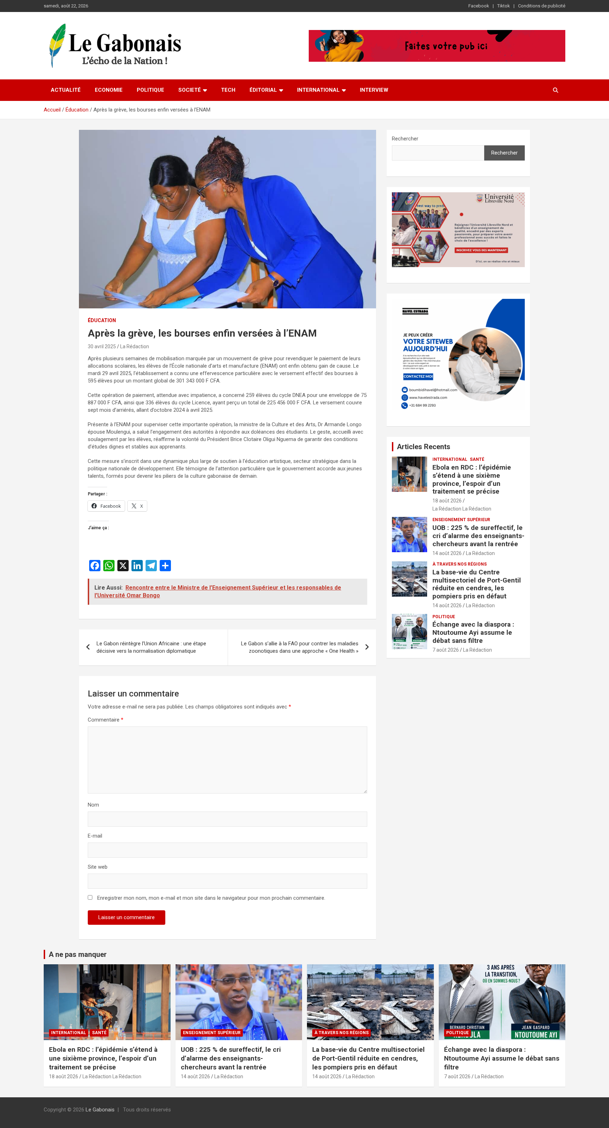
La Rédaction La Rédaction (461, 509)
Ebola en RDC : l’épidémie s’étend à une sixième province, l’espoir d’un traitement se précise (471, 479)
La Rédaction (134, 346)
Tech (228, 90)
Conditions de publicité (541, 5)
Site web (97, 867)
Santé (477, 459)
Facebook (478, 5)
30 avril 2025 (102, 346)
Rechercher (405, 138)
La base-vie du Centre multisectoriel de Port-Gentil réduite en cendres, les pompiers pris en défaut (476, 584)
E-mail (95, 836)
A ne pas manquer (78, 954)
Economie (109, 90)
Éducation (102, 320)
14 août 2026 (447, 553)
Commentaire (105, 720)
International (318, 90)
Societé (189, 90)
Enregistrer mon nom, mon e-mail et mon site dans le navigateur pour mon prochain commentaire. (211, 898)
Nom (93, 805)
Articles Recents (423, 446)
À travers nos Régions (459, 564)
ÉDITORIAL (263, 90)
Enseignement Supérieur (461, 519)
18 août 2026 (447, 500)
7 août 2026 (445, 650)
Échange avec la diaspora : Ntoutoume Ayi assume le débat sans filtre (473, 632)
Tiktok (503, 5)
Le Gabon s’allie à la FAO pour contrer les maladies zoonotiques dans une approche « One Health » (299, 647)
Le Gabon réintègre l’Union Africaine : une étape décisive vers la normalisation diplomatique (151, 647)
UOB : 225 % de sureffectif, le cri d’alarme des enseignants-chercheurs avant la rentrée (478, 536)
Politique (150, 90)
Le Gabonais (100, 1109)
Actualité (66, 90)
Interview (374, 90)
